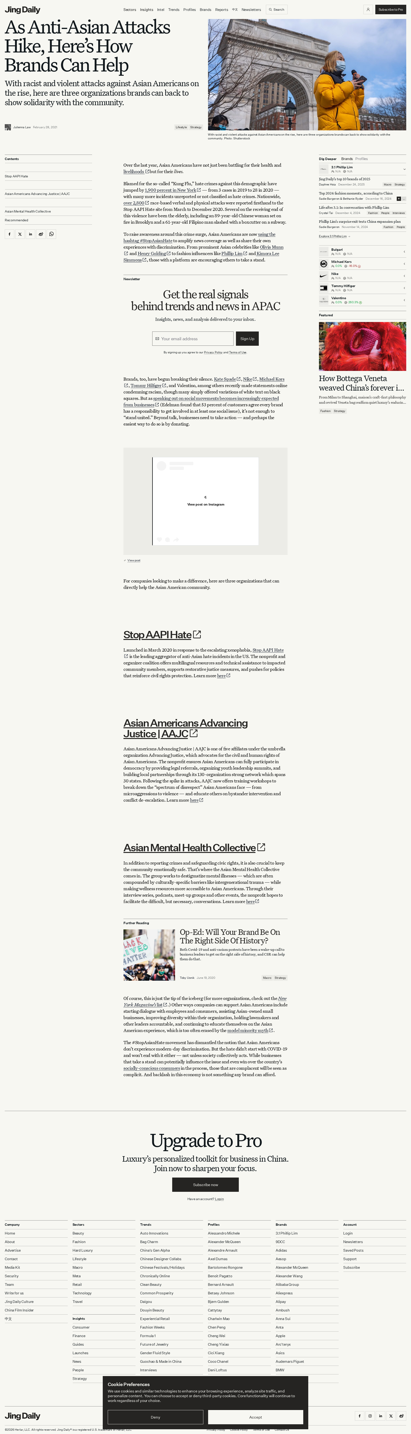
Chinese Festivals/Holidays (162, 1267)
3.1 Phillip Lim (287, 1233)
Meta (77, 1276)
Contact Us (282, 1429)
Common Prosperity (156, 1293)
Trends (174, 9)
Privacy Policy (213, 352)
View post (133, 560)
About (10, 1242)
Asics (280, 1353)
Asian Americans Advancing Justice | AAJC (185, 728)
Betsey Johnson (221, 1293)
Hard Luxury (83, 1250)
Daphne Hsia (327, 184)
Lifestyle (181, 127)
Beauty (78, 1233)
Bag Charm (149, 1242)
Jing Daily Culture (19, 1301)
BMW (280, 1370)
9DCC (280, 1242)
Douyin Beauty (152, 1310)
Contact (11, 1259)
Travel (78, 1301)
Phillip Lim (232, 253)
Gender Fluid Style (155, 1353)
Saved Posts (353, 1250)
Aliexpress (284, 1293)
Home (10, 1233)
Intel (160, 9)
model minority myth (247, 1030)
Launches (80, 1353)
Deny (155, 1417)
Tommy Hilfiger (146, 385)
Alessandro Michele (224, 1233)
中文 (8, 1318)
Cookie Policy (239, 1429)
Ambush (283, 1310)
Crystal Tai (326, 213)
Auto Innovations (154, 1233)
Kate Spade (225, 379)
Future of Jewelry (154, 1344)
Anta (280, 1327)
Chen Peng (216, 1327)
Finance (79, 1336)
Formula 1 (148, 1336)
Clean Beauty (150, 1284)
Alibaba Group (287, 1284)
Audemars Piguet (290, 1361)
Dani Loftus (217, 1370)
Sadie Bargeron (329, 198)
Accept (255, 1417)
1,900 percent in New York (170, 190)
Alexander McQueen (224, 1242)
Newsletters (251, 9)
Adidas (281, 1250)
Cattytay (215, 1310)
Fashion (373, 213)
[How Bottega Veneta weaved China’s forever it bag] (362, 346)
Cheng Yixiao (218, 1344)
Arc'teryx (283, 1344)
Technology (82, 1293)
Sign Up (247, 338)
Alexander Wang (289, 1276)
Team (9, 1284)
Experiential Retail (155, 1318)
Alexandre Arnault (222, 1250)
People (385, 213)
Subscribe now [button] (205, 1184)
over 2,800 (133, 203)
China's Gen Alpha (155, 1250)
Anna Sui (283, 1318)
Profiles (189, 9)
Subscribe (351, 1267)
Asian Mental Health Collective (189, 847)
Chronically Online (155, 1276)
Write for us (14, 1293)
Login (219, 1199)
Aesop (281, 1259)
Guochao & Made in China (160, 1361)
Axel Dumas (218, 1259)
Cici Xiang (216, 1353)
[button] (368, 9)
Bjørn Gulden (218, 1301)
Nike (247, 379)
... (404, 198)
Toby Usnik (187, 978)
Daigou (146, 1301)
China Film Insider (19, 1310)
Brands (205, 9)
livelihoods (134, 171)
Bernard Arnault (221, 1284)
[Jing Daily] (22, 10)
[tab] (347, 159)
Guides (78, 1344)
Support (350, 1259)
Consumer (81, 1327)
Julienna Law (22, 127)
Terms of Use (238, 352)
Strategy (196, 127)
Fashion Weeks (152, 1327)
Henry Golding (152, 253)
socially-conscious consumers (151, 1068)
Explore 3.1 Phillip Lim (333, 236)
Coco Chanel (218, 1361)
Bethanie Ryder (353, 198)
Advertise (13, 1250)
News (77, 1361)
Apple (280, 1336)
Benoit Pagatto (220, 1276)
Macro (267, 978)
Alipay (281, 1301)
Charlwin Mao (219, 1318)
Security (12, 1276)
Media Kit (12, 1267)
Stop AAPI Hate (157, 634)
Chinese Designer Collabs (160, 1259)
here (221, 675)
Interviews (399, 213)
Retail (77, 1284)
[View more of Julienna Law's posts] (8, 127)
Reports (221, 9)
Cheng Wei (216, 1336)
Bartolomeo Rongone (225, 1267)
